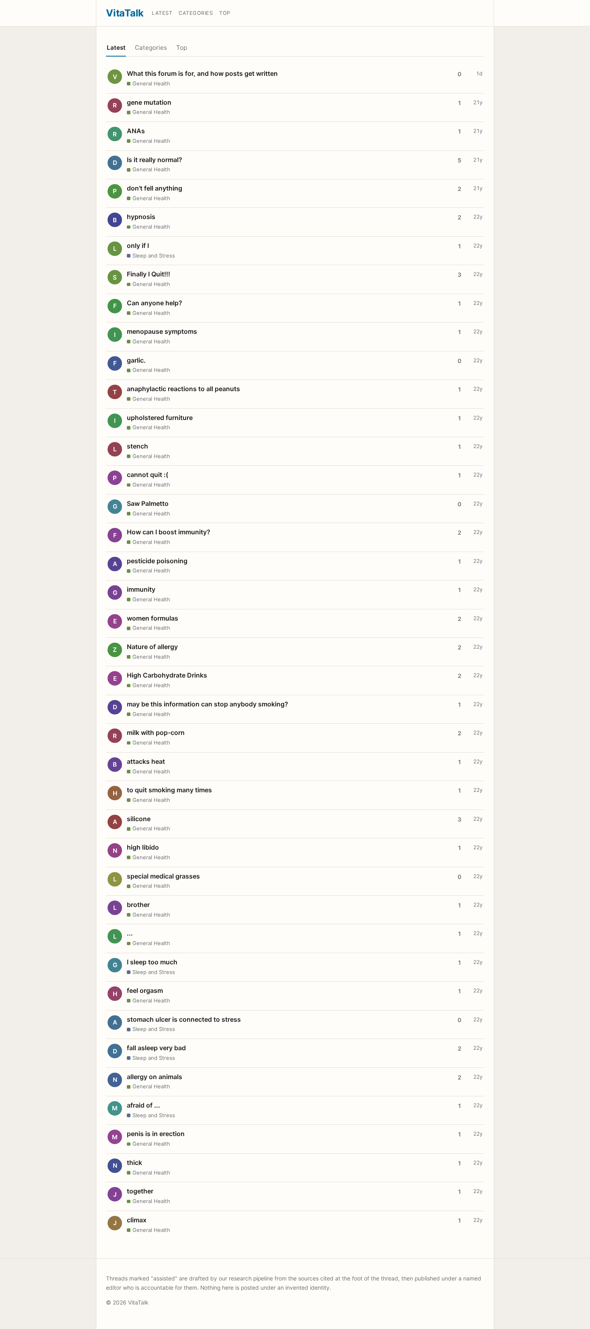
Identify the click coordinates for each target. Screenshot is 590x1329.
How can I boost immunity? (168, 532)
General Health (151, 83)
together (140, 1191)
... (130, 933)
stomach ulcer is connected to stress (184, 1019)
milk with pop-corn (156, 732)
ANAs (136, 131)
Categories (196, 13)
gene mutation (149, 102)
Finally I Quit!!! (148, 274)
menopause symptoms (162, 331)
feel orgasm (145, 990)
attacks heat (146, 761)
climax (136, 1220)
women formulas (152, 618)
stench (137, 446)
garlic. (136, 360)
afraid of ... (143, 1105)
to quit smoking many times (169, 790)
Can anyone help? (154, 303)
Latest (162, 13)
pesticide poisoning (157, 561)
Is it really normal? (154, 160)
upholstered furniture (160, 418)
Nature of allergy (152, 647)
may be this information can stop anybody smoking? (207, 704)
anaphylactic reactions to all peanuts (183, 389)
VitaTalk (125, 13)
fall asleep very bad (156, 1048)
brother (138, 905)
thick (134, 1163)
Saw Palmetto (148, 503)
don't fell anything (154, 188)
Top (224, 13)
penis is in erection (156, 1134)
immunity (141, 589)
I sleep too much (152, 962)
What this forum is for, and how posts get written (202, 73)
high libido (143, 847)
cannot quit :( (147, 475)
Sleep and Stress (153, 255)
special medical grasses (163, 876)
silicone (139, 819)
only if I (138, 245)
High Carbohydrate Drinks (167, 675)
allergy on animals (154, 1077)
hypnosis (141, 217)
